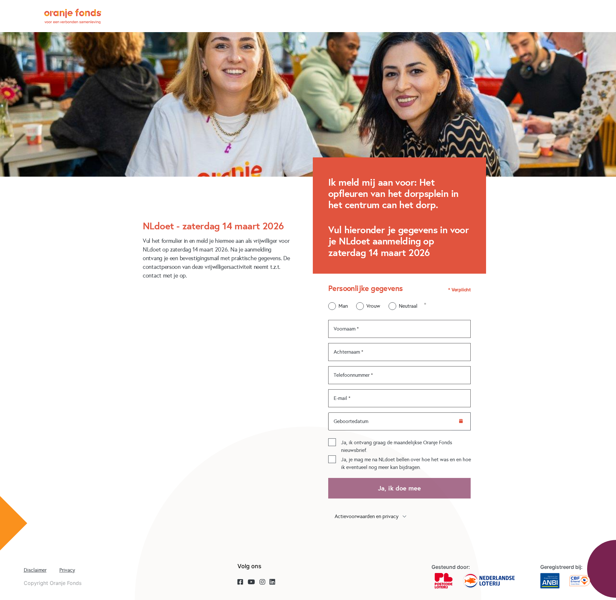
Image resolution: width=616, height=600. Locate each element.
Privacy (67, 570)
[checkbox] (332, 442)
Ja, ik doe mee (399, 488)
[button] (399, 516)
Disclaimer (35, 570)
